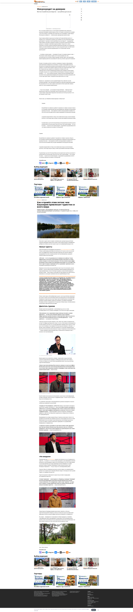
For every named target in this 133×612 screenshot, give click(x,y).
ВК (80, 1)
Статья (35, 3)
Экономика (39, 6)
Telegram (94, 1)
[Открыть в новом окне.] (42, 163)
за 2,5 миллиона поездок (66, 249)
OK (84, 1)
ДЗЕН (89, 1)
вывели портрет (51, 459)
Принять (93, 609)
